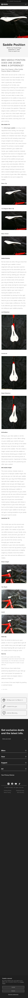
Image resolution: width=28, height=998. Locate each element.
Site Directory (20, 792)
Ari (2, 769)
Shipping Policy (20, 790)
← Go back (4, 689)
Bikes (3, 751)
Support (4, 763)
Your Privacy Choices (7, 775)
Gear (3, 757)
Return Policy (7, 792)
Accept (13, 987)
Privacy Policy (7, 790)
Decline (13, 991)
